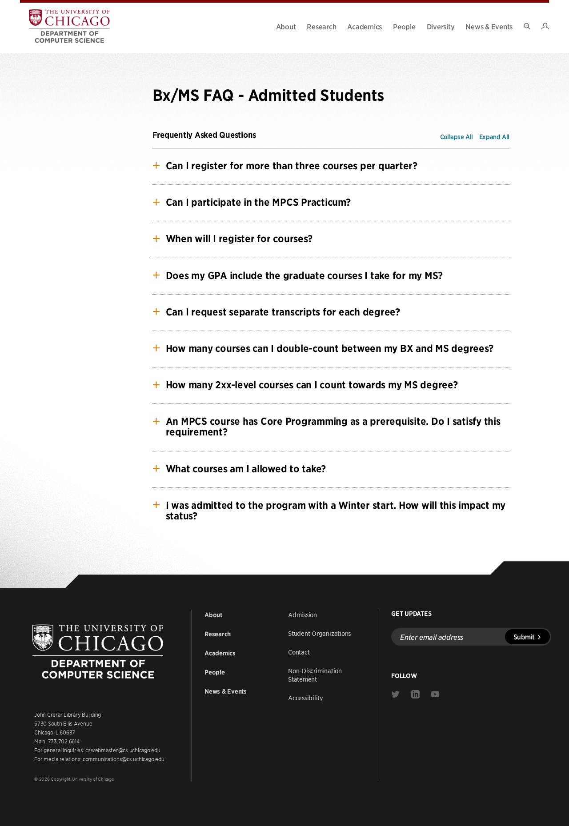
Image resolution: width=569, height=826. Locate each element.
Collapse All (456, 136)
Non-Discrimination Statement (315, 674)
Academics (364, 26)
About (286, 26)
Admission (302, 615)
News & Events (489, 26)
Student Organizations (319, 633)
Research (321, 26)
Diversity (441, 26)
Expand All (494, 136)
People (404, 26)
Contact (298, 652)
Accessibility (305, 698)
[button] (337, 165)
